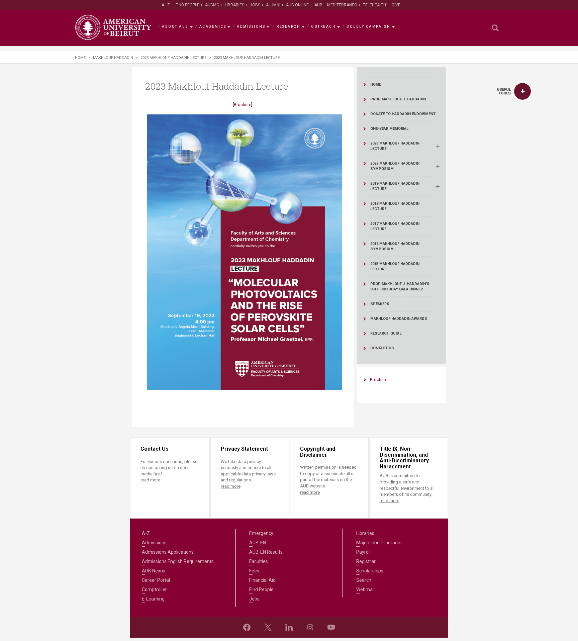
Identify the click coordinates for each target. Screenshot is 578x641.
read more (150, 479)
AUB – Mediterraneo (335, 5)
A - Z (166, 5)
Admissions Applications (168, 552)
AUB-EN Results (266, 552)
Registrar (366, 561)
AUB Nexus (153, 570)
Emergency (261, 533)
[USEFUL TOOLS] (522, 91)
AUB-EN (257, 542)
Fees (254, 570)
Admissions (251, 26)
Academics (212, 26)
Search (363, 580)
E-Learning (153, 599)
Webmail (365, 589)
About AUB (175, 26)
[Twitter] (268, 627)
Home (80, 58)
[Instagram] (310, 627)
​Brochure (378, 379)
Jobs (255, 5)
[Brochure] (242, 104)
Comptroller (154, 589)
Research (288, 26)
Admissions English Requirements (178, 561)
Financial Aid (262, 580)
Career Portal (156, 580)
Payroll (363, 552)
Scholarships (369, 570)
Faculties (258, 561)
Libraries (234, 5)
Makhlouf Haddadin (113, 58)
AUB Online (297, 5)
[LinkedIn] (289, 627)
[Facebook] (247, 627)
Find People (187, 5)
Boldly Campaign (369, 26)
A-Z (146, 533)
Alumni (273, 5)
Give (396, 5)
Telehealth (374, 5)
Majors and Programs (379, 542)
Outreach (323, 26)
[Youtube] (331, 627)
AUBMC (212, 5)
